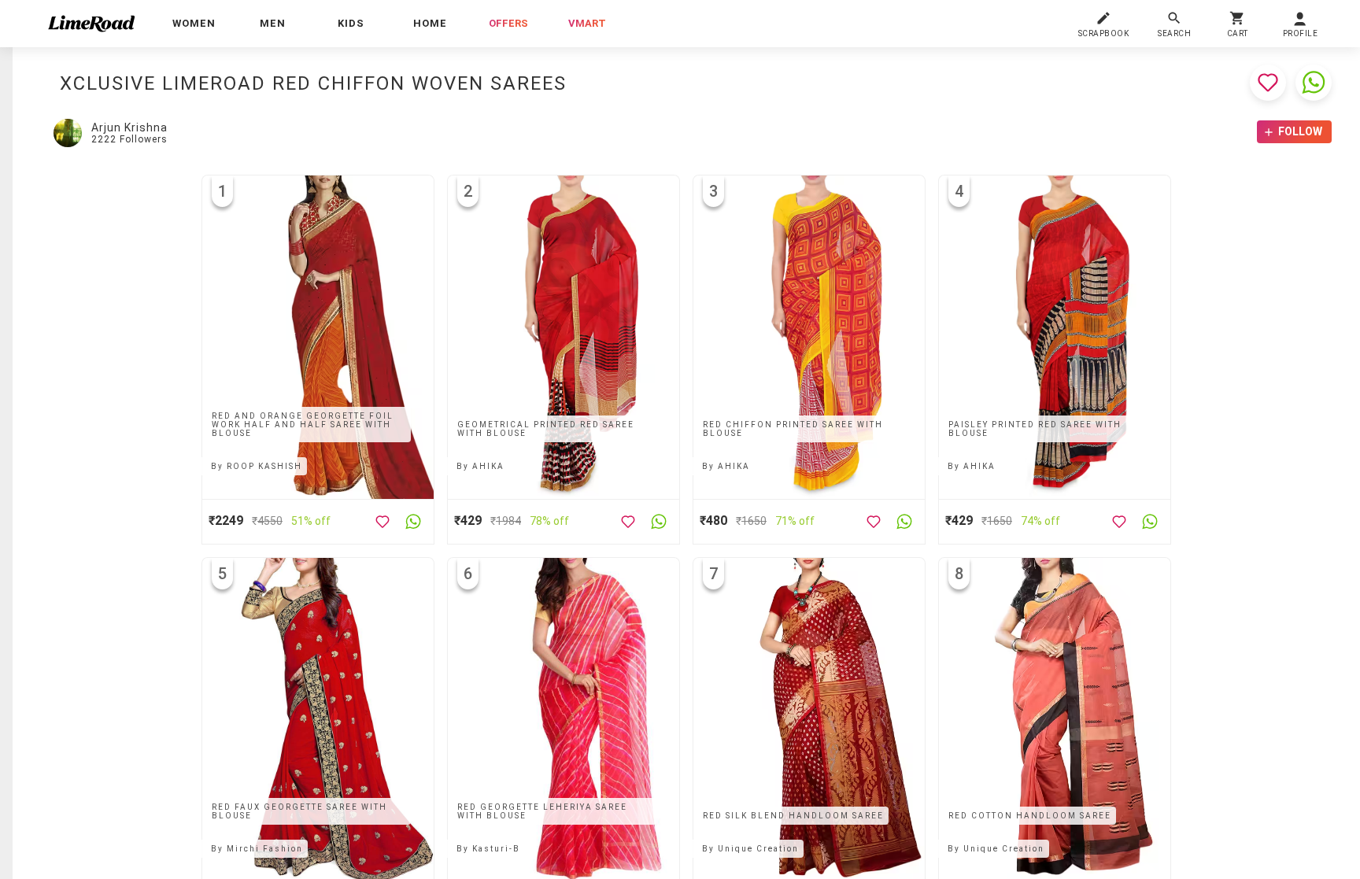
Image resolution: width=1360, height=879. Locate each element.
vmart (587, 23)
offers (508, 23)
